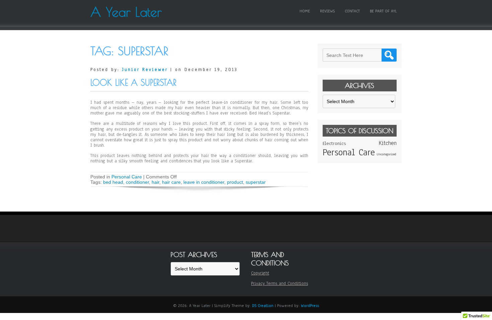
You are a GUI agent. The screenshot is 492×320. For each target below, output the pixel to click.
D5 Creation (262, 305)
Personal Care (126, 176)
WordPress (310, 305)
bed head (113, 182)
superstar (256, 182)
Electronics (334, 143)
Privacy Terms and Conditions (279, 284)
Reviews (327, 11)
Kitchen (388, 143)
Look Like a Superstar (133, 82)
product (235, 182)
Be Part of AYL (383, 11)
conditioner (137, 182)
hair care (171, 182)
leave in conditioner (203, 182)
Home (305, 11)
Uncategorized (386, 154)
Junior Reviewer (145, 70)
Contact (352, 11)
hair (155, 182)
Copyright (260, 273)
